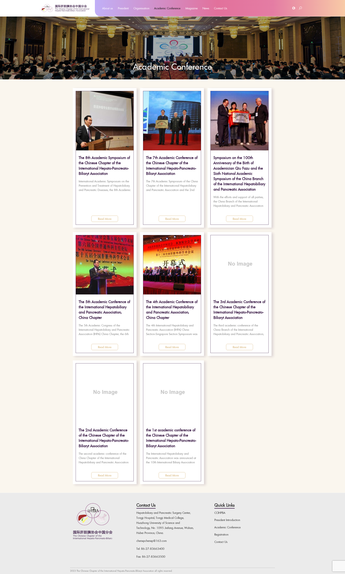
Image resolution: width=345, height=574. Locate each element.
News (206, 8)
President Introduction (227, 520)
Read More (104, 219)
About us (107, 8)
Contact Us (220, 8)
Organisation (141, 8)
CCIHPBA (219, 513)
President (123, 8)
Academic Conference (167, 8)
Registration (221, 534)
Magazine (191, 8)
